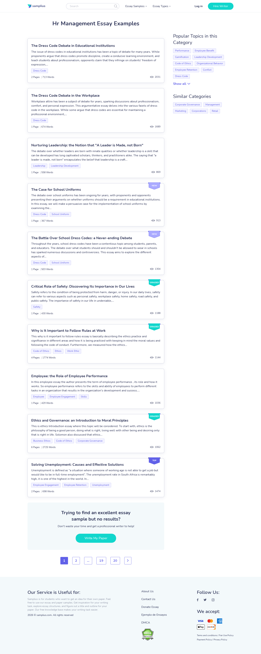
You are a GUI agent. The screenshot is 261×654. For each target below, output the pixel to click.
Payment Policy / (205, 639)
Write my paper (96, 538)
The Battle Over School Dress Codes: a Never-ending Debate (81, 238)
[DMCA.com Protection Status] (154, 633)
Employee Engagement (62, 396)
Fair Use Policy (226, 635)
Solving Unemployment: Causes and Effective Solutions (77, 464)
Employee (38, 396)
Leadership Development (64, 165)
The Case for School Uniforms (56, 189)
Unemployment (100, 485)
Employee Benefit (204, 50)
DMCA (145, 623)
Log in (199, 6)
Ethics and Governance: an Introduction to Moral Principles (79, 420)
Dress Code (39, 70)
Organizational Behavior (210, 63)
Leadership (39, 165)
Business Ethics (41, 441)
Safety (36, 307)
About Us (147, 591)
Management (212, 104)
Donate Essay (150, 607)
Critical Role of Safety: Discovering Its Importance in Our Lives (83, 286)
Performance (182, 50)
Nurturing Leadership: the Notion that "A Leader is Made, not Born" (87, 145)
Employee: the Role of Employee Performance (69, 376)
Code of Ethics (41, 351)
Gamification (182, 57)
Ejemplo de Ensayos (154, 615)
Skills (84, 396)
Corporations (199, 111)
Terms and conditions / (207, 635)
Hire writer (220, 6)
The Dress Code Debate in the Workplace (65, 95)
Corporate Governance (90, 441)
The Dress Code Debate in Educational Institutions (73, 45)
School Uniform (60, 214)
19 (101, 561)
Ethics (58, 351)
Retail (215, 111)
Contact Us (148, 599)
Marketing (180, 111)
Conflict (207, 70)
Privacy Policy (220, 639)
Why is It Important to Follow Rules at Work (68, 330)
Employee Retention (75, 485)
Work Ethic (73, 351)
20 (115, 561)
